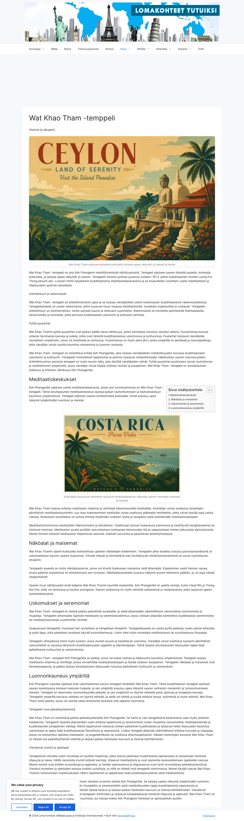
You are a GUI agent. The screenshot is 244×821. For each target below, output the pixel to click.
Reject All (43, 807)
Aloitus (109, 48)
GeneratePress (126, 815)
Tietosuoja (209, 815)
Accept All (65, 807)
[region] (43, 796)
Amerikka (161, 48)
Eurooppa (34, 48)
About (67, 48)
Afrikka (141, 48)
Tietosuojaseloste (88, 48)
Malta (54, 48)
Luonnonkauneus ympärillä (187, 408)
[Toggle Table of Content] (207, 390)
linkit (201, 48)
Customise (22, 807)
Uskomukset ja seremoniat (187, 403)
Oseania (182, 48)
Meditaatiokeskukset (183, 395)
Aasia (123, 48)
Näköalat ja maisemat (184, 399)
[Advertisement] (122, 79)
